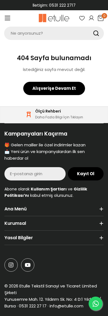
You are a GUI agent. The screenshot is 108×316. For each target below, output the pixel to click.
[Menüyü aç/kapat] (7, 18)
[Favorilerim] (82, 18)
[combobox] (54, 33)
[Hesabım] (91, 18)
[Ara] (96, 33)
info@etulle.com (66, 306)
